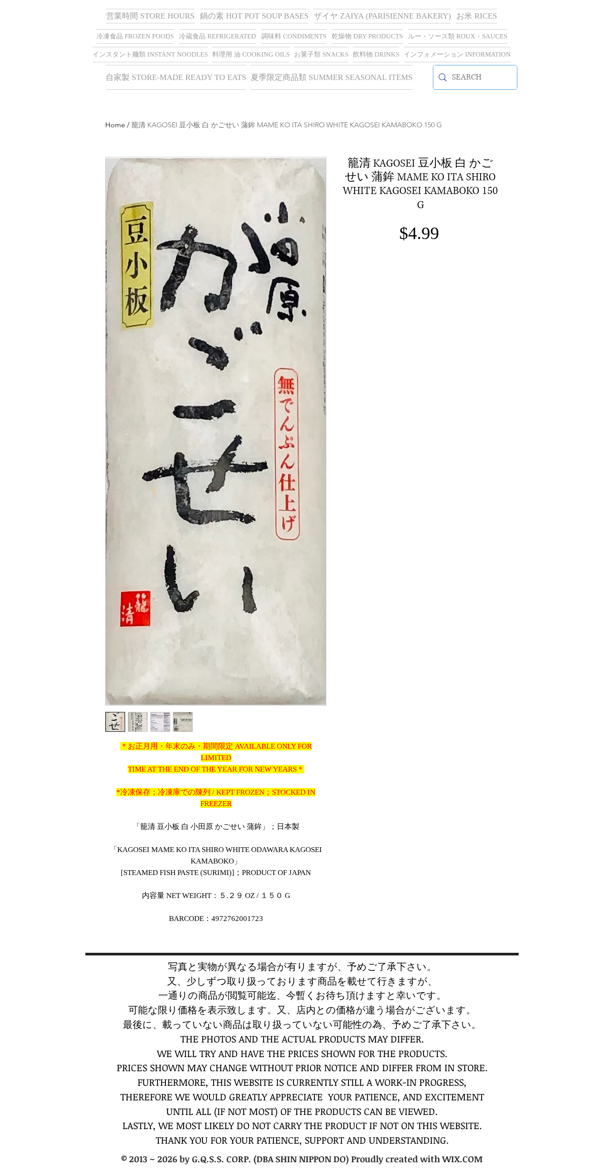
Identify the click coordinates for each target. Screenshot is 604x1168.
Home (115, 125)
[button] (382, 16)
